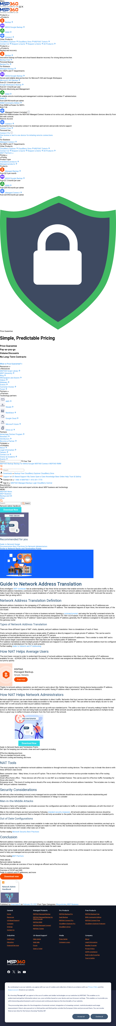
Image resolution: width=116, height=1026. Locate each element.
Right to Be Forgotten (92, 955)
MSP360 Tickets (41, 42)
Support (6, 477)
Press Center (63, 939)
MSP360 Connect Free (92, 920)
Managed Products (40, 910)
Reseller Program (91, 945)
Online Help (64, 477)
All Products (49, 44)
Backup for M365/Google (24, 464)
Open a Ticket (37, 948)
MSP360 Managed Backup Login (24, 483)
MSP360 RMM (55, 464)
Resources (10, 917)
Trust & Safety (75, 477)
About (87, 939)
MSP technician (19, 589)
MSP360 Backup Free (92, 914)
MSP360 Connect (42, 464)
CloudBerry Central (44, 483)
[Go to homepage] (9, 7)
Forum (35, 945)
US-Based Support (19, 477)
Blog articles (61, 904)
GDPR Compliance (91, 952)
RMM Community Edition (93, 917)
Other (2, 498)
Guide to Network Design (10, 544)
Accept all (81, 1016)
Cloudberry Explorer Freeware (95, 923)
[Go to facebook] (8, 972)
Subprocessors (13, 990)
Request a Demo (34, 44)
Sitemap (10, 927)
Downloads (7, 473)
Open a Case (40, 477)
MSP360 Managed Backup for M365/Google (43, 918)
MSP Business (5, 494)
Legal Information (91, 942)
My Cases (31, 477)
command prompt (71, 613)
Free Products (90, 910)
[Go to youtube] (24, 972)
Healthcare (10, 939)
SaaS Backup (63, 917)
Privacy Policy (93, 987)
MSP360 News (6, 492)
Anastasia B (15, 904)
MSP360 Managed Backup (41, 914)
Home (9, 914)
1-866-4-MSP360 (21, 480)
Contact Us (5, 44)
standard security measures (59, 812)
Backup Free (19, 473)
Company (10, 923)
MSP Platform (6, 153)
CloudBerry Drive (25, 42)
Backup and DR (6, 496)
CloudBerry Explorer (8, 42)
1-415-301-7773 (35, 480)
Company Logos (64, 942)
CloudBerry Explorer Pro (67, 923)
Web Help (36, 942)
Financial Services (13, 945)
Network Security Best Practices (25, 832)
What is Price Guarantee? (10, 364)
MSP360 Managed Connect (42, 925)
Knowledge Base (52, 477)
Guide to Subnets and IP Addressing (26, 646)
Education (10, 942)
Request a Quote (19, 44)
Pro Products (64, 910)
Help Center (37, 939)
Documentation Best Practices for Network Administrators (23, 546)
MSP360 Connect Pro (66, 920)
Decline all (99, 1016)
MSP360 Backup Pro (66, 914)
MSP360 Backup (6, 464)
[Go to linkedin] (19, 972)
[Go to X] (14, 972)
